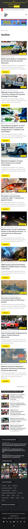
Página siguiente (21, 386)
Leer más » (5, 72)
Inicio (3, 30)
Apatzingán (14, 485)
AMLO (9, 485)
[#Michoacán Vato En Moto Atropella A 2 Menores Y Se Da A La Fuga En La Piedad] (5, 420)
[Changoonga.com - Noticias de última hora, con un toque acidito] (6, 14)
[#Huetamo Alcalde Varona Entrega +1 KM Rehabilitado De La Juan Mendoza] (5, 405)
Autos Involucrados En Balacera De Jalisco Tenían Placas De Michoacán (14, 335)
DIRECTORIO (10, 518)
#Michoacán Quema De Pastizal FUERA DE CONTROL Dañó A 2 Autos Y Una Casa (13, 267)
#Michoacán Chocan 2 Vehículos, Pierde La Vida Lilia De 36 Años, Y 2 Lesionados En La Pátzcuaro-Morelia (13, 232)
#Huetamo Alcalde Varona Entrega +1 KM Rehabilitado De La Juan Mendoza (18, 404)
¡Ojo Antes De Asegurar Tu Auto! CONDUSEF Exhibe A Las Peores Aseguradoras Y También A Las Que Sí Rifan (13, 129)
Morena (8, 495)
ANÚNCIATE (17, 518)
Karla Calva (4, 227)
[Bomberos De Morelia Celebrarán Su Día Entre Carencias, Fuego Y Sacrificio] (14, 476)
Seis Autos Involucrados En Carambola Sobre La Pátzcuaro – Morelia (13, 300)
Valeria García (5, 90)
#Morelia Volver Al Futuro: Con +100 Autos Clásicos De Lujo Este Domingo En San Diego (13, 94)
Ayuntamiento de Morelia (7, 488)
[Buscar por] (26, 15)
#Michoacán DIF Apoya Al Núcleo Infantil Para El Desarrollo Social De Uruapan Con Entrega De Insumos (18, 427)
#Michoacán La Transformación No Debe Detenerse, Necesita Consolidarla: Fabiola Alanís (17, 412)
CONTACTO (23, 518)
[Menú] (2, 15)
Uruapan (17, 497)
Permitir (16, 6)
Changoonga (4, 194)
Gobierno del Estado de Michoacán (9, 492)
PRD (18, 495)
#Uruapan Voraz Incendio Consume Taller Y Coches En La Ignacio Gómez (12, 198)
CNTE (15, 488)
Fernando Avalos (5, 123)
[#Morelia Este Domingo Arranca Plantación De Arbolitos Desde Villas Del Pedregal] (5, 465)
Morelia (3, 495)
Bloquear (11, 6)
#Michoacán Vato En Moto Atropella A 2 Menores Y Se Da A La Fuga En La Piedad (18, 420)
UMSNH (12, 497)
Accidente (4, 485)
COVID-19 (14, 490)
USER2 (3, 56)
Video (22, 497)
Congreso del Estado (6, 490)
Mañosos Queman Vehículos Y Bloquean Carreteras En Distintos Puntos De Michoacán (13, 368)
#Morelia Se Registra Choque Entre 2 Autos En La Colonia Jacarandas (12, 163)
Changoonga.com (14, 515)
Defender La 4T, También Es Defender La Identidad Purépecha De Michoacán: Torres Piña (17, 397)
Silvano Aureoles (5, 497)
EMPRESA (4, 518)
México (13, 495)
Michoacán (20, 492)
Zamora (3, 500)
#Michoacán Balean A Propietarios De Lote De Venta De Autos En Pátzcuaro (14, 61)
